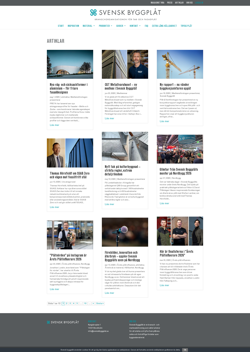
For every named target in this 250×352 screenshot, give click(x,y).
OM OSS (189, 3)
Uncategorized (68, 182)
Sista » (100, 303)
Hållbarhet (129, 268)
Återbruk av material (114, 268)
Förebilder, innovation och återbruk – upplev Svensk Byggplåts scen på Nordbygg (122, 256)
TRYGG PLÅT (186, 26)
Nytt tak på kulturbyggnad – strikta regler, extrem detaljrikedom (122, 170)
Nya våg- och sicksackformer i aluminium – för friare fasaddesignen (69, 88)
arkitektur (65, 97)
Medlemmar (122, 93)
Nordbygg (85, 264)
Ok (185, 350)
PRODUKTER (104, 26)
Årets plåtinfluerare (71, 264)
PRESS (169, 3)
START (61, 26)
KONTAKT (134, 26)
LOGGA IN (199, 3)
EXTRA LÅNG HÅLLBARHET (164, 26)
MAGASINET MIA (157, 3)
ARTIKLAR (179, 3)
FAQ (146, 26)
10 (85, 303)
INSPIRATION (73, 26)
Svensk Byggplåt (167, 96)
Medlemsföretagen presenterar (131, 179)
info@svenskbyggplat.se (98, 331)
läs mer (54, 125)
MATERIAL (87, 26)
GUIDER (119, 26)
